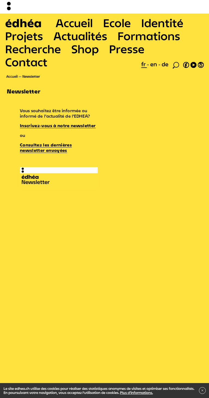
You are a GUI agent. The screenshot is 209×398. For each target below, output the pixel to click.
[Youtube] (193, 64)
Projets (24, 35)
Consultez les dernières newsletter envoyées (46, 147)
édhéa (23, 22)
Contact (26, 61)
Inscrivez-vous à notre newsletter (58, 125)
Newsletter (31, 76)
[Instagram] (201, 64)
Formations (149, 35)
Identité (162, 22)
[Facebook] (186, 64)
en (154, 64)
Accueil (74, 22)
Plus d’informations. (136, 392)
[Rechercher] (176, 64)
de (165, 64)
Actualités (80, 35)
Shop (85, 48)
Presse (127, 48)
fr (144, 64)
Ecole (117, 22)
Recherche (33, 48)
